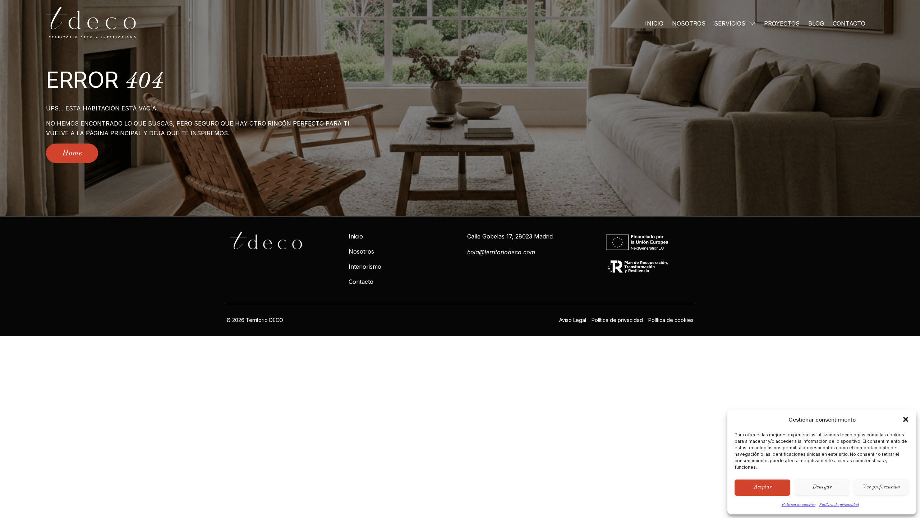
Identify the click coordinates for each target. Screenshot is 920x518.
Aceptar (763, 487)
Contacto (849, 23)
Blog (816, 23)
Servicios (729, 23)
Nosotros (688, 23)
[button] (905, 419)
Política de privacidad (839, 505)
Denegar (822, 487)
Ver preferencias (881, 487)
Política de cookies (798, 505)
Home (72, 153)
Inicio (654, 23)
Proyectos (782, 23)
